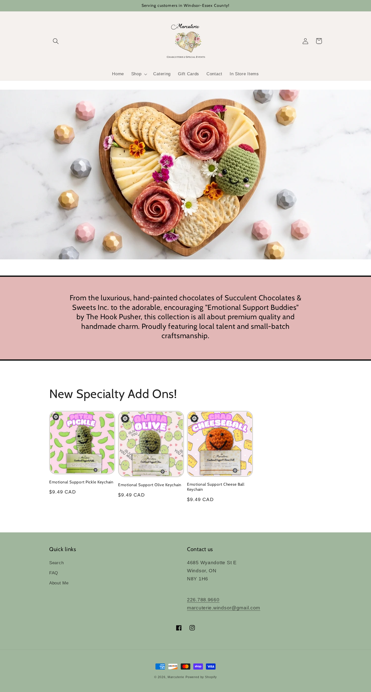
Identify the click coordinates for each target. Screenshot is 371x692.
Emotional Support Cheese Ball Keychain (216, 487)
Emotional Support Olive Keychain (149, 484)
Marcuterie (176, 677)
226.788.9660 (203, 599)
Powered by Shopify (201, 677)
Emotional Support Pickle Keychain (81, 482)
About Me (59, 583)
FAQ (53, 573)
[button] (56, 41)
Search (56, 562)
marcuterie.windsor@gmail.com (223, 607)
